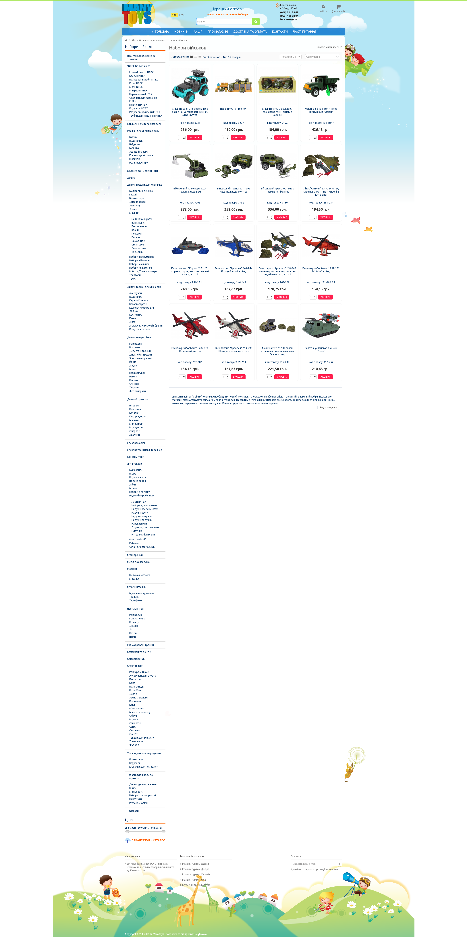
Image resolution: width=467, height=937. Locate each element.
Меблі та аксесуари (138, 561)
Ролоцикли (136, 427)
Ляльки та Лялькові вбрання (146, 325)
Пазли (133, 633)
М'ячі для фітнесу (139, 712)
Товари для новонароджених (145, 753)
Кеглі (132, 704)
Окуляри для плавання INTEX (143, 99)
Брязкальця (136, 759)
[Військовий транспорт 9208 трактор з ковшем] (190, 166)
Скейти (133, 734)
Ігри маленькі (137, 618)
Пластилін (135, 799)
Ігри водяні (135, 343)
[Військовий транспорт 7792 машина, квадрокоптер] (234, 166)
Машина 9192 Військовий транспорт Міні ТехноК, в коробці (277, 111)
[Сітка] (191, 57)
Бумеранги (135, 469)
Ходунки (134, 434)
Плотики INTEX (138, 104)
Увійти (323, 11)
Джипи (131, 177)
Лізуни (133, 365)
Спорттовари (135, 665)
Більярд (134, 622)
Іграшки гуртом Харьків (196, 874)
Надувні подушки (142, 520)
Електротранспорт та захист (144, 449)
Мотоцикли (136, 423)
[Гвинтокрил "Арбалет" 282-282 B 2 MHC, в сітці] (321, 245)
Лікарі (132, 321)
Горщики (134, 148)
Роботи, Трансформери (143, 271)
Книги (132, 788)
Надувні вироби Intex (141, 495)
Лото (132, 629)
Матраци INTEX (138, 90)
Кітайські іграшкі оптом (196, 885)
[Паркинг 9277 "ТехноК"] (234, 86)
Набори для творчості (142, 795)
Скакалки (134, 730)
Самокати (135, 723)
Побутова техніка (139, 329)
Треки (132, 278)
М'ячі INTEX (136, 86)
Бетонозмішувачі (142, 219)
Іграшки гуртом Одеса (195, 863)
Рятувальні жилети (143, 534)
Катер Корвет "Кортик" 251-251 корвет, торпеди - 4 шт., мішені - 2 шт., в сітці (190, 271)
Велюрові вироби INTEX (143, 79)
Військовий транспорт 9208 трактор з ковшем (190, 190)
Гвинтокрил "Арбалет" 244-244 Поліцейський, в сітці (233, 270)
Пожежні (137, 233)
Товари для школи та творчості (140, 776)
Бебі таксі (135, 409)
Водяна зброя (137, 480)
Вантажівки (138, 222)
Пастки (133, 380)
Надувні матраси (142, 516)
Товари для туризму (141, 737)
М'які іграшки (135, 555)
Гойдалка (134, 144)
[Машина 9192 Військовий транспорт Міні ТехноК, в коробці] (277, 86)
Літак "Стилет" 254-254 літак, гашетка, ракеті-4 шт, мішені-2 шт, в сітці (321, 191)
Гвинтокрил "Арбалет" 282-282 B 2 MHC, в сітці (321, 270)
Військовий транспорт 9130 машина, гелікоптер (277, 190)
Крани (135, 230)
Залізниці (134, 205)
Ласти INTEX (139, 501)
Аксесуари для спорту (142, 675)
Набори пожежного (141, 267)
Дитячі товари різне (139, 337)
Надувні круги (140, 512)
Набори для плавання (144, 505)
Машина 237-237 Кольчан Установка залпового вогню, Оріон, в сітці (277, 351)
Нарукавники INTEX (140, 94)
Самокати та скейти (139, 651)
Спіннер (134, 383)
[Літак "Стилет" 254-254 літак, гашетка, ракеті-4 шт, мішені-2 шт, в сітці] (321, 166)
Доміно (133, 625)
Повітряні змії (137, 539)
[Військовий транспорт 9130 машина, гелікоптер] (277, 166)
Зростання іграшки (140, 358)
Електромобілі (136, 442)
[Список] (195, 57)
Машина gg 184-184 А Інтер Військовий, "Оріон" (321, 110)
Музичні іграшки (136, 586)
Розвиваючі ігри (138, 162)
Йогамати (135, 701)
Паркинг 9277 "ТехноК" (233, 108)
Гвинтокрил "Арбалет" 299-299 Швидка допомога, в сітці (233, 350)
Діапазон (130, 827)
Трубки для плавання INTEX (145, 115)
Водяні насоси (137, 477)
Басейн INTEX (137, 75)
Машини (134, 212)
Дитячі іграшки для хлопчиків (145, 184)
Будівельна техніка (141, 190)
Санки (132, 726)
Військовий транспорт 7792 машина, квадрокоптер (233, 190)
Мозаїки (132, 568)
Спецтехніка (139, 248)
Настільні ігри (135, 608)
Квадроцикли (137, 416)
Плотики (137, 530)
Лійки (132, 484)
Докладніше (329, 407)
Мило (132, 369)
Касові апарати (138, 304)
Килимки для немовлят (143, 766)
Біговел (134, 405)
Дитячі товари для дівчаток (144, 286)
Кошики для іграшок (141, 155)
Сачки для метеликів (142, 546)
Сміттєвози (138, 244)
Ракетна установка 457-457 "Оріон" (321, 350)
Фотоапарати (137, 391)
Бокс (132, 682)
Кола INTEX (136, 83)
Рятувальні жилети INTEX (144, 112)
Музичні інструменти (142, 593)
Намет (133, 376)
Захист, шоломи (138, 697)
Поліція (136, 237)
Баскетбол (135, 679)
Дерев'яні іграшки (140, 351)
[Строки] (199, 57)
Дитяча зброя (137, 201)
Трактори (135, 275)
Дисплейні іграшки (140, 354)
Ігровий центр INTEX (141, 72)
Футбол (134, 745)
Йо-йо (132, 361)
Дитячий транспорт (139, 399)
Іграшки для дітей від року (143, 130)
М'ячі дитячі (136, 708)
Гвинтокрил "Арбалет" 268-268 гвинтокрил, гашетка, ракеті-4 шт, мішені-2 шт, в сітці (277, 271)
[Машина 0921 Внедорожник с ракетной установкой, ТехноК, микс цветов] (190, 86)
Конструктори (135, 456)
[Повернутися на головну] (126, 40)
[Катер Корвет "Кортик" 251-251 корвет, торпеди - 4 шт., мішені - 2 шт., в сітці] (190, 245)
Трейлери (137, 251)
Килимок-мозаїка (139, 575)
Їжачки (133, 137)
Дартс (133, 693)
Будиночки (135, 296)
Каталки (134, 412)
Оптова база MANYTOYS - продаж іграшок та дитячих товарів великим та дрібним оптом (150, 867)
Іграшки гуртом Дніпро (195, 869)
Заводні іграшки (138, 151)
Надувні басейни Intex (145, 509)
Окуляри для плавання (145, 527)
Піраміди (134, 159)
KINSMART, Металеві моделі (144, 123)
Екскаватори (139, 226)
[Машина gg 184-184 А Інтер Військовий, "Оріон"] (321, 86)
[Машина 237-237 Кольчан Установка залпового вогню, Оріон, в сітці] (277, 325)
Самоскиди (138, 240)
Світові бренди (136, 658)
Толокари (133, 810)
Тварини (134, 387)
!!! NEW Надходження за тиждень (141, 57)
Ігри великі (135, 614)
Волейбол (135, 690)
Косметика (135, 314)
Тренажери (136, 741)
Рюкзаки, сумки (138, 802)
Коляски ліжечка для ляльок (142, 309)
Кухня (132, 318)
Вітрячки (134, 347)
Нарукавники (139, 523)
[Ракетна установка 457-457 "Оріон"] (321, 325)
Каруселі (134, 763)
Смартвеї (135, 431)
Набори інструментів (141, 256)
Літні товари (134, 463)
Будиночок (135, 140)
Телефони (135, 600)
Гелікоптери (136, 198)
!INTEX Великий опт (138, 66)
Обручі (133, 715)
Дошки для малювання (143, 784)
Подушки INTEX (138, 108)
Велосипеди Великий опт (142, 170)
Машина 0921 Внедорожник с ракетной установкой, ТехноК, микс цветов (190, 111)
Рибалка (134, 543)
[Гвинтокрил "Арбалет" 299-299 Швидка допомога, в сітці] (234, 325)
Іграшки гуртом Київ (194, 879)
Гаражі (133, 194)
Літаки (133, 209)
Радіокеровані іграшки (140, 645)
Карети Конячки (138, 300)
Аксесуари (135, 293)
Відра (132, 473)
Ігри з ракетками (139, 672)
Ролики (133, 719)
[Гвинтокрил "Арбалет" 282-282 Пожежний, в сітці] (190, 325)
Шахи (132, 636)
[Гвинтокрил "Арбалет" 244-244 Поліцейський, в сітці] (234, 245)
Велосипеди (136, 686)
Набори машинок (139, 264)
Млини (133, 488)
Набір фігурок (137, 372)
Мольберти (136, 791)
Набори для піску (139, 491)
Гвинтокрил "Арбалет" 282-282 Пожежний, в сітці (190, 350)
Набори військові (139, 260)
